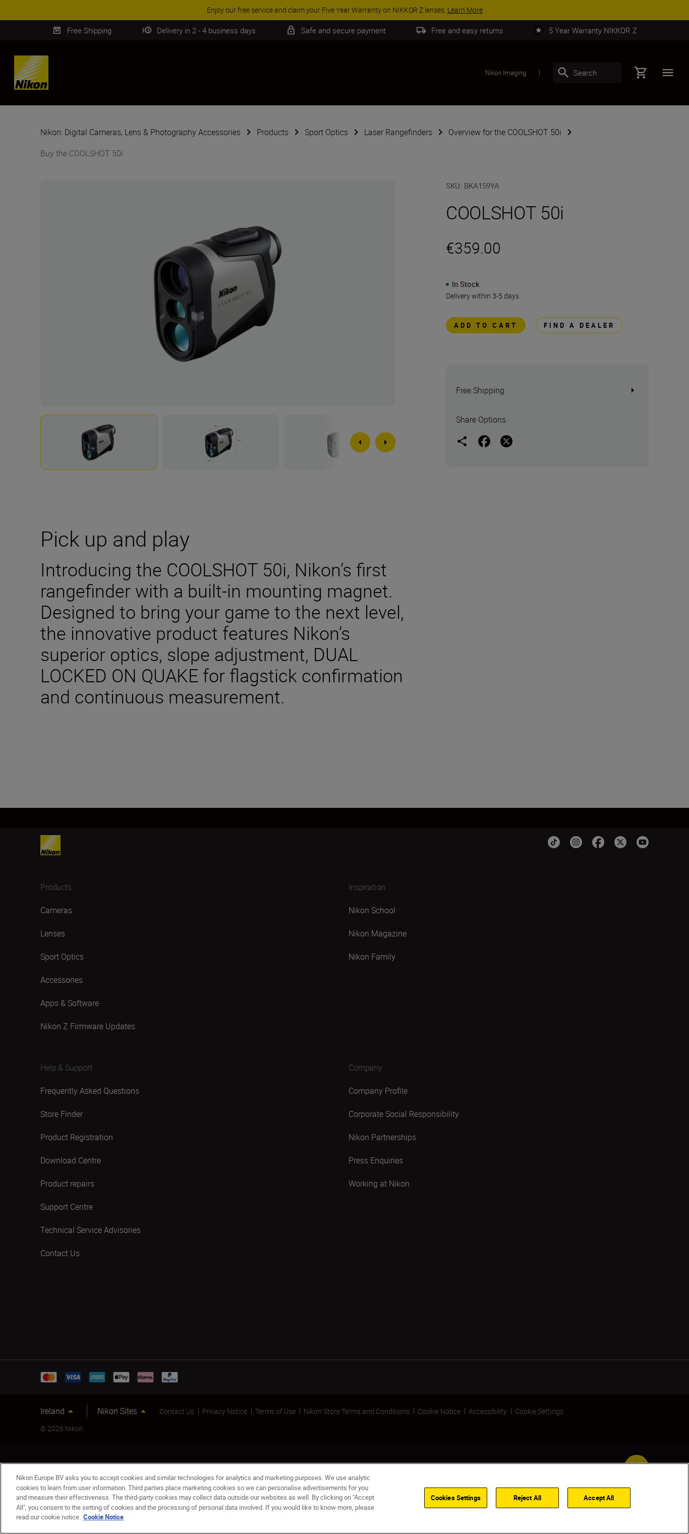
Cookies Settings (456, 1497)
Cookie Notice (103, 1516)
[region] (344, 1498)
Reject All (527, 1497)
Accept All (599, 1497)
